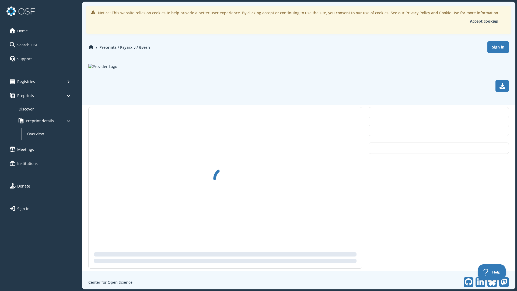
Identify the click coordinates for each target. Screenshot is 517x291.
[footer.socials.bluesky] (492, 282)
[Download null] (502, 86)
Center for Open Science (110, 282)
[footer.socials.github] (468, 282)
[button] (40, 31)
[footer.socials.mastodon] (504, 282)
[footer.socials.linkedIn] (480, 282)
